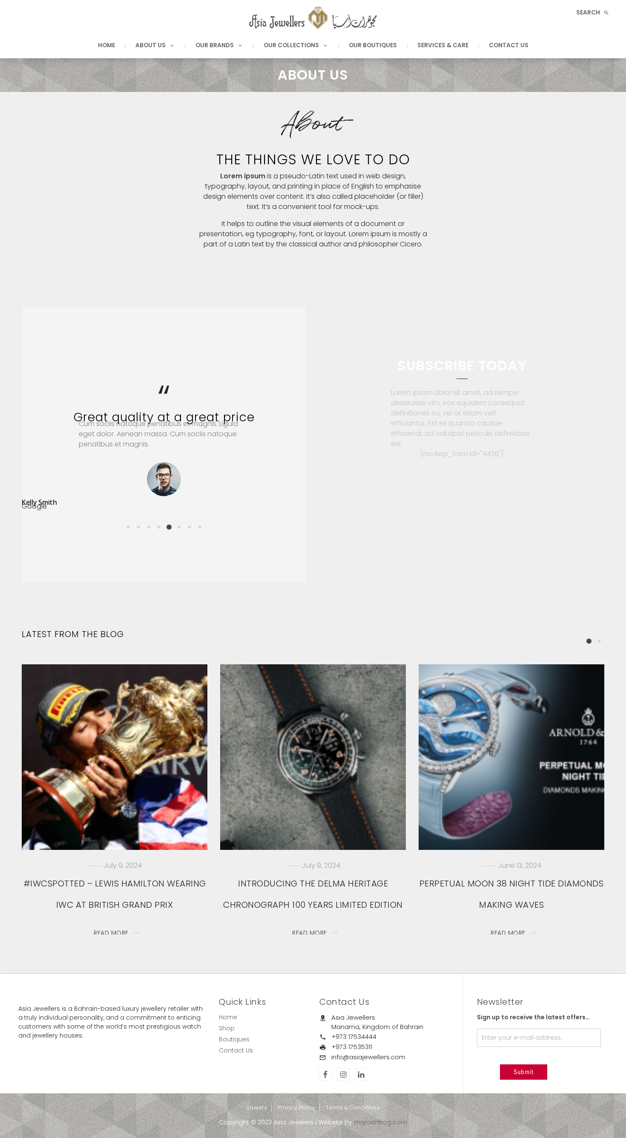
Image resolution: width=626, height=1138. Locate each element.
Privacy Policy (296, 1107)
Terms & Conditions (353, 1107)
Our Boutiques (373, 45)
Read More (111, 933)
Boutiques (234, 1039)
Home (106, 45)
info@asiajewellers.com (368, 1056)
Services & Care (442, 45)
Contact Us (508, 45)
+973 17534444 (353, 1036)
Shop (227, 1028)
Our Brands (214, 45)
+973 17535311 (351, 1046)
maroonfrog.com (380, 1122)
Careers (256, 1107)
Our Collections (291, 45)
